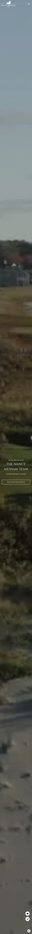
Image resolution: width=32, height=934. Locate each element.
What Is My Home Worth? (16, 482)
